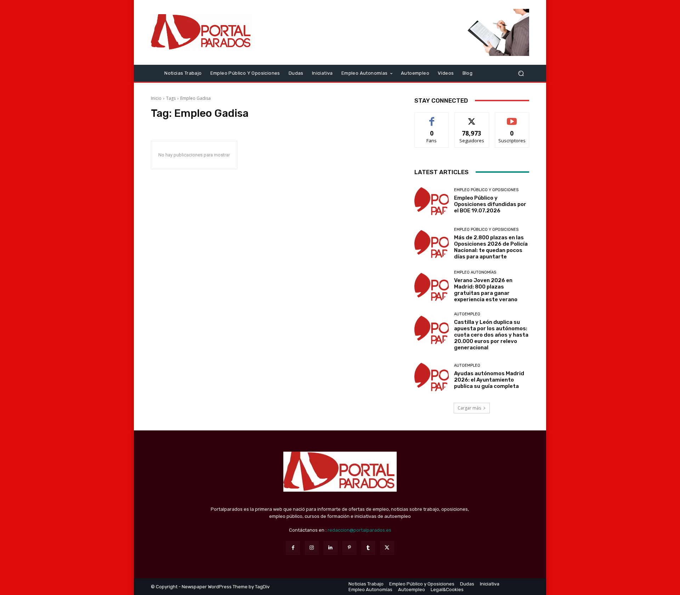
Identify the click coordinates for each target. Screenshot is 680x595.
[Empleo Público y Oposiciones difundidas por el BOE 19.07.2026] (431, 201)
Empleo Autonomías (475, 272)
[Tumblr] (368, 548)
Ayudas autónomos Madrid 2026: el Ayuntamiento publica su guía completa (489, 379)
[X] (387, 548)
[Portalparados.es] (202, 32)
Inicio (156, 98)
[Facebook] (293, 548)
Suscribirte (512, 117)
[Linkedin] (331, 548)
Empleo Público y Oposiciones (486, 190)
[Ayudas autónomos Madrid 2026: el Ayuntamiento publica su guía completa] (431, 376)
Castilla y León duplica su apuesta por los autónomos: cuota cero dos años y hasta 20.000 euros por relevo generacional (491, 335)
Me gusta (432, 117)
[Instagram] (312, 548)
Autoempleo (467, 314)
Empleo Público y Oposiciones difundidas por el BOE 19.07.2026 (490, 204)
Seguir (472, 117)
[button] (520, 73)
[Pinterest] (349, 548)
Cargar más (469, 408)
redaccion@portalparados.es (359, 530)
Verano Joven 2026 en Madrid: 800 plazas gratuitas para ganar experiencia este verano (485, 290)
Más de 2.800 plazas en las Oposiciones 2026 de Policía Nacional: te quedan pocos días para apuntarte (491, 247)
